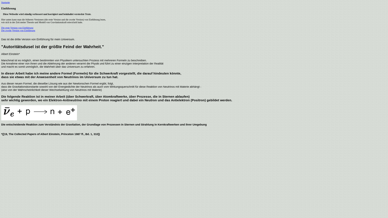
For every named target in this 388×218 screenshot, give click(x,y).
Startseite (5, 2)
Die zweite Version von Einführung (18, 30)
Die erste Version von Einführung (17, 27)
